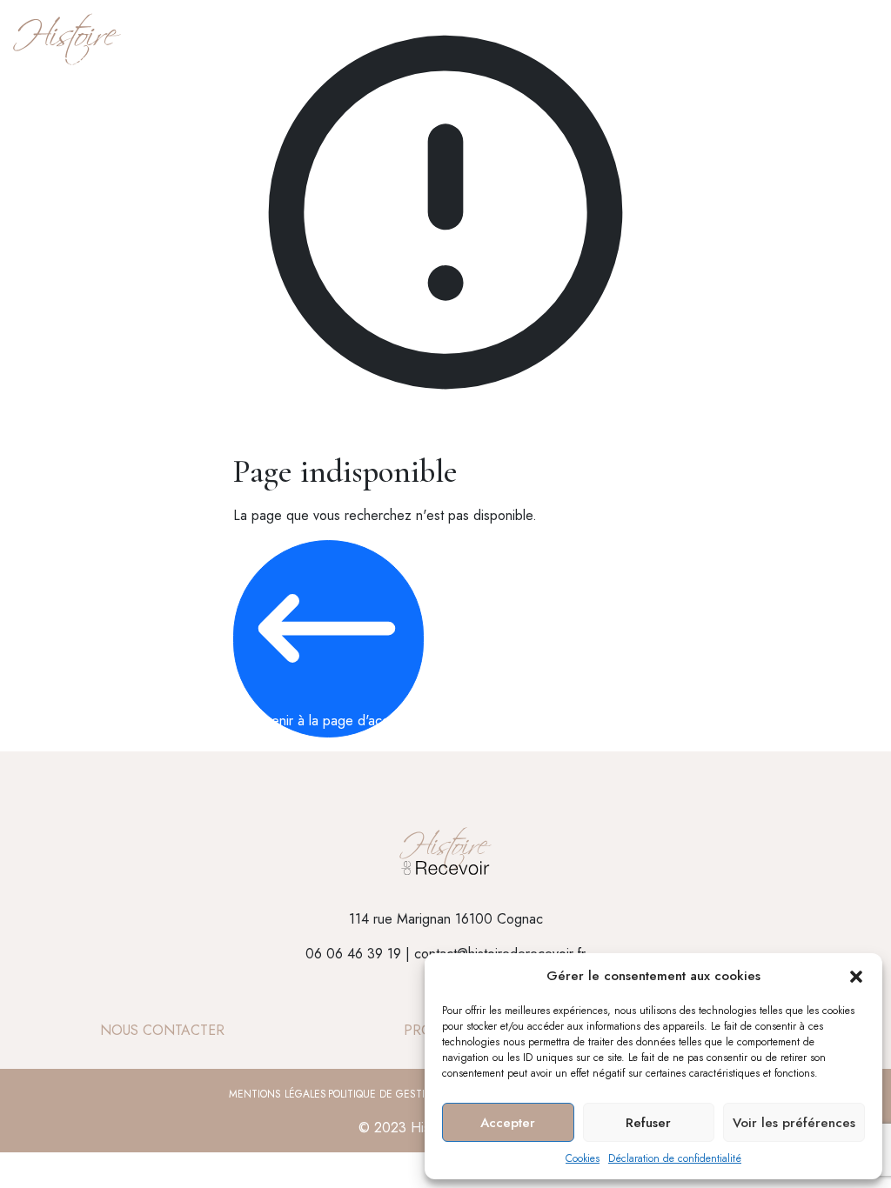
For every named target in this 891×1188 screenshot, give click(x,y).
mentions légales (277, 1094)
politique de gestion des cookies (417, 1094)
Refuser (648, 1122)
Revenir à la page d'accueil (329, 721)
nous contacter (162, 1030)
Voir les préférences (794, 1122)
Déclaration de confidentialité (674, 1158)
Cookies (583, 1158)
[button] (856, 975)
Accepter (507, 1122)
